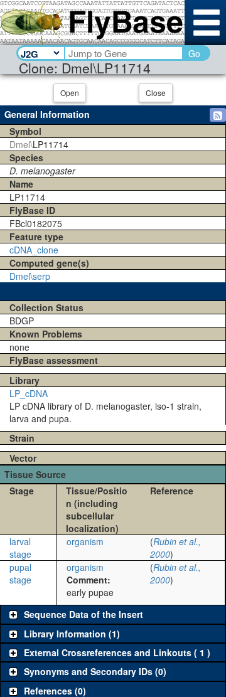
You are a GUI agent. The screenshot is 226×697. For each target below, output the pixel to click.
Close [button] (156, 92)
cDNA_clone (33, 249)
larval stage (20, 547)
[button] (218, 115)
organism (85, 541)
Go (194, 53)
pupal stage (20, 573)
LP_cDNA (28, 393)
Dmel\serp (29, 276)
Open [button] (69, 92)
